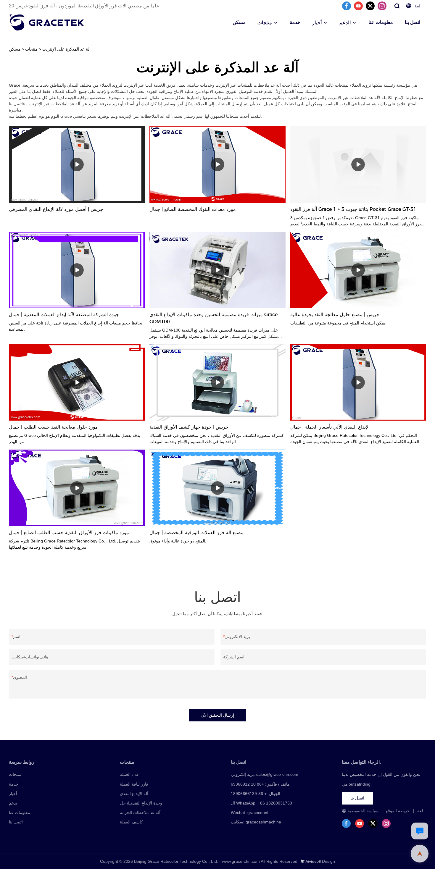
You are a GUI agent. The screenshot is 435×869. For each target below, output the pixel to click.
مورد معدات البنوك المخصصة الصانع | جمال (192, 209)
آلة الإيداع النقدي (134, 793)
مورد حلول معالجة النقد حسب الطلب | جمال (53, 427)
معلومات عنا (380, 22)
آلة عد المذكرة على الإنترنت (66, 49)
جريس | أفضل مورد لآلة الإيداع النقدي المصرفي (56, 209)
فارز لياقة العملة (134, 784)
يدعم (13, 803)
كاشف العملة (131, 822)
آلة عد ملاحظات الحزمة (140, 812)
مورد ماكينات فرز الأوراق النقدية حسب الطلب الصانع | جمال (69, 532)
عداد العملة (129, 774)
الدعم (345, 22)
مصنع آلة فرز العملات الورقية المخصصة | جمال (196, 532)
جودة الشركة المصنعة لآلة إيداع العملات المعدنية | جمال (64, 314)
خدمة (295, 22)
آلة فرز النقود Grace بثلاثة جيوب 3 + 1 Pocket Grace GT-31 (353, 209)
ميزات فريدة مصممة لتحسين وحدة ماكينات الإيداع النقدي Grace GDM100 (213, 318)
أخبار (317, 22)
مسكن (239, 22)
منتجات (264, 22)
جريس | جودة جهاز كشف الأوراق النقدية (188, 427)
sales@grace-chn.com (277, 774)
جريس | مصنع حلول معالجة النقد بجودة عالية (334, 314)
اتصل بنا (412, 22)
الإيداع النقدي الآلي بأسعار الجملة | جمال (330, 427)
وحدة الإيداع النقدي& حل (141, 803)
